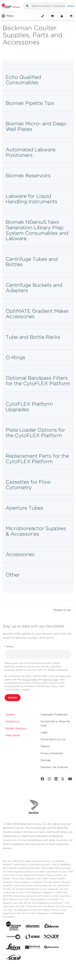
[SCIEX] (13, 958)
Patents (45, 746)
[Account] (61, 16)
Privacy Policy (29, 679)
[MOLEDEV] (32, 948)
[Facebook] (42, 779)
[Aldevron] (51, 926)
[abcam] (32, 926)
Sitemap (46, 760)
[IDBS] (32, 937)
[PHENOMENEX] (51, 947)
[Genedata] (13, 937)
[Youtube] (70, 779)
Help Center (12, 735)
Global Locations (15, 728)
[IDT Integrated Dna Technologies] (51, 937)
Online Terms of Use (53, 739)
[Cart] (52, 16)
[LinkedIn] (56, 779)
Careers (10, 714)
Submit (12, 697)
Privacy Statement (52, 753)
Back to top (64, 610)
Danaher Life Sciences (54, 767)
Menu (9, 15)
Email (9, 646)
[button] (27, 6)
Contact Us (12, 721)
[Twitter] (63, 779)
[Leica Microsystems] (13, 948)
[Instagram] (49, 779)
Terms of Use (50, 679)
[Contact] (42, 16)
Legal (44, 732)
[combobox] (44, 5)
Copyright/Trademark (54, 714)
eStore (70, 5)
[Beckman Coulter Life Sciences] (11, 6)
